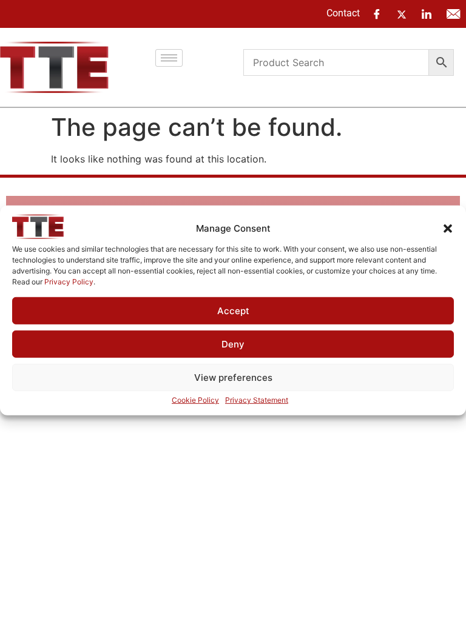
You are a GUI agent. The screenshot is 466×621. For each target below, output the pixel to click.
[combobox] (336, 62)
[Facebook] (377, 14)
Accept (233, 311)
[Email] (453, 14)
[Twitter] (402, 13)
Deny (233, 344)
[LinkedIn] (426, 14)
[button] (448, 229)
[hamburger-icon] (169, 58)
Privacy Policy (68, 281)
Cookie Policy (195, 399)
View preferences (233, 377)
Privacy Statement (256, 399)
